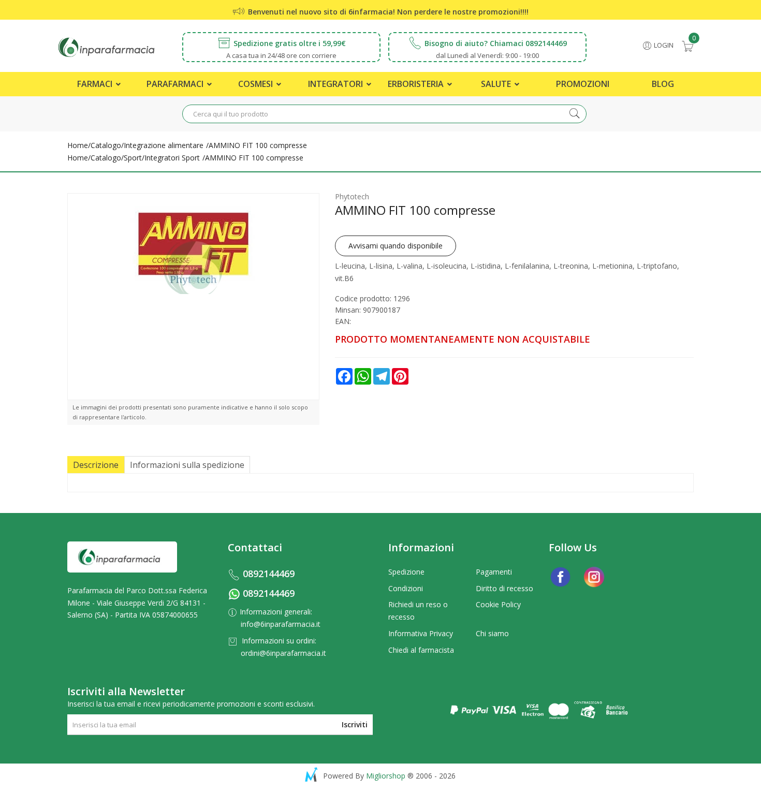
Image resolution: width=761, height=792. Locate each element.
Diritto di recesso (504, 588)
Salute (497, 84)
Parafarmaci (176, 84)
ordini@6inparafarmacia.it (283, 653)
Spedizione (406, 572)
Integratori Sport (172, 158)
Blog (663, 84)
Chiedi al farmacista (421, 650)
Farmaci (95, 84)
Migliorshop (385, 776)
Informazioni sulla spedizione (187, 465)
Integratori (336, 84)
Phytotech (352, 196)
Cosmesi (256, 84)
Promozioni (582, 84)
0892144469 (269, 573)
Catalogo (106, 145)
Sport (133, 158)
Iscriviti (355, 724)
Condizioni (405, 588)
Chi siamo (492, 633)
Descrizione (96, 465)
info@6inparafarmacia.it (280, 624)
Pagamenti (494, 572)
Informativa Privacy (420, 633)
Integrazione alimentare (163, 145)
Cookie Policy (498, 604)
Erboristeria (417, 84)
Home (77, 145)
